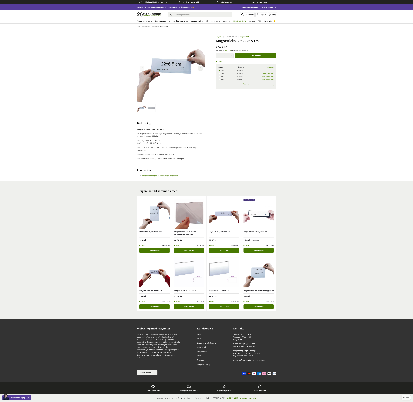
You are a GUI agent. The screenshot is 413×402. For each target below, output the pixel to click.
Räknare (252, 21)
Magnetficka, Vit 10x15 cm (150, 232)
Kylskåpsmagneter (180, 21)
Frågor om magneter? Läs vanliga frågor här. (160, 176)
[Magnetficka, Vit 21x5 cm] (224, 214)
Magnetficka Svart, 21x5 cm (255, 232)
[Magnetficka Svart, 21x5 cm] (258, 214)
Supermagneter (143, 21)
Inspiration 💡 (270, 21)
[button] (272, 14)
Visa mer (246, 84)
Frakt (199, 356)
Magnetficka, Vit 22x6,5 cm (160, 26)
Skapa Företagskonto (250, 7)
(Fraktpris (227, 50)
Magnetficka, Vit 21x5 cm (219, 232)
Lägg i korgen (256, 55)
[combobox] (200, 14)
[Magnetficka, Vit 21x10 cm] (189, 272)
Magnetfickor (146, 26)
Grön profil (201, 347)
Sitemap (200, 360)
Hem (138, 26)
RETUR (200, 334)
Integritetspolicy (203, 364)
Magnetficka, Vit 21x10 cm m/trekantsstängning (185, 233)
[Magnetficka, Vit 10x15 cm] (154, 214)
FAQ (259, 21)
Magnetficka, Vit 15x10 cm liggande (258, 290)
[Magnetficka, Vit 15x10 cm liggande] (258, 272)
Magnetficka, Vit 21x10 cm (185, 290)
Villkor (199, 338)
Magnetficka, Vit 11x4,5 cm (150, 290)
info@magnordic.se (248, 398)
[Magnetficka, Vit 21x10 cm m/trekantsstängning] (189, 214)
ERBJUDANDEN (239, 21)
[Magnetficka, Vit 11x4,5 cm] (154, 272)
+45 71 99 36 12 (232, 398)
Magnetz (219, 37)
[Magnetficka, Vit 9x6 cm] (224, 272)
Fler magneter (212, 21)
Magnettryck (196, 21)
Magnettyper (202, 351)
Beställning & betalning (206, 343)
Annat (225, 21)
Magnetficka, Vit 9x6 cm (219, 290)
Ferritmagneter (161, 21)
